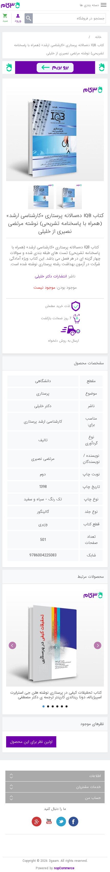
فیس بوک (73, 821)
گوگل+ (36, 821)
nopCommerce (64, 868)
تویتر (61, 821)
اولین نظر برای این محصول (31, 742)
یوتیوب (49, 821)
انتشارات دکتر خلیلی (51, 276)
